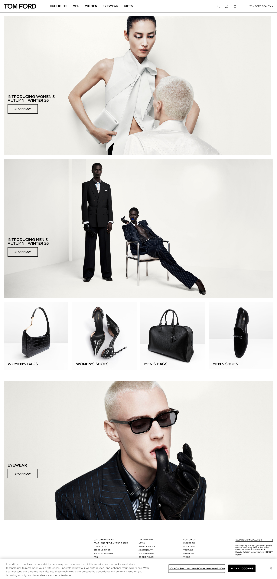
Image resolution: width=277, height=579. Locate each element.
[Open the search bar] (218, 6)
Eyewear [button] (110, 6)
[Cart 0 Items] (235, 6)
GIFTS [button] (128, 6)
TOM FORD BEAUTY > (261, 6)
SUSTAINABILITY (146, 553)
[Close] (271, 568)
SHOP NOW (23, 109)
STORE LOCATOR (102, 550)
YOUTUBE (188, 550)
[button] (226, 6)
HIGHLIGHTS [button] (58, 6)
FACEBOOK (189, 543)
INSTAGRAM (189, 546)
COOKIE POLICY (146, 557)
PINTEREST (188, 553)
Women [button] (91, 6)
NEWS (141, 543)
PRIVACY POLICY (146, 546)
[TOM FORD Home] (20, 6)
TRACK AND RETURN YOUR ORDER (111, 543)
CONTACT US (100, 546)
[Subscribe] (271, 540)
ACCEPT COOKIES (241, 568)
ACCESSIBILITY (145, 550)
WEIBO (186, 557)
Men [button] (76, 6)
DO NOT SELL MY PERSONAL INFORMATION (197, 568)
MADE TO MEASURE (103, 553)
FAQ (96, 557)
